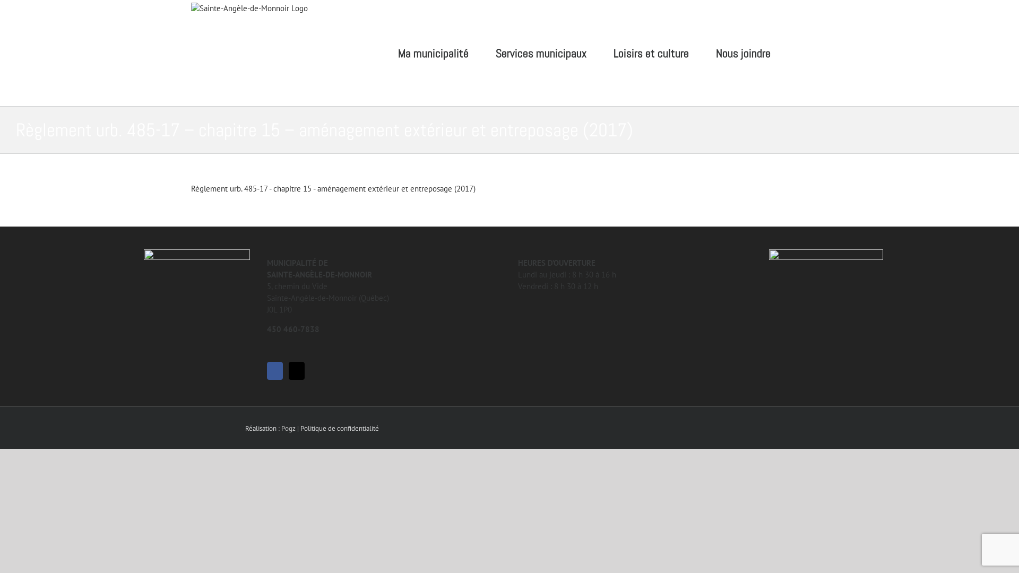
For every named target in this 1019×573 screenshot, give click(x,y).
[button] (810, 53)
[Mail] (297, 371)
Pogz (288, 428)
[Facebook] (275, 371)
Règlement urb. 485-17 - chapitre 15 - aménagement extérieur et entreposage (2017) (333, 189)
